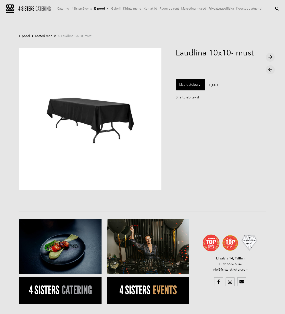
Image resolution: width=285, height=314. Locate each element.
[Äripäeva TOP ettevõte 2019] (211, 242)
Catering (63, 8)
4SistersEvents (82, 8)
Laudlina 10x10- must (76, 36)
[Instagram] (230, 282)
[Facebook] (219, 282)
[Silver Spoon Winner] (249, 242)
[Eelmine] (270, 69)
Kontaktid (150, 8)
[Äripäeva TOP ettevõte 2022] (230, 242)
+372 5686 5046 (230, 264)
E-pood (99, 8)
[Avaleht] (28, 8)
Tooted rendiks (45, 36)
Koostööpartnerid (249, 8)
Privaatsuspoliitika (221, 8)
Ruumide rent (169, 8)
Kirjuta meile (132, 8)
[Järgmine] (270, 57)
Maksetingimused (193, 8)
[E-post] (242, 282)
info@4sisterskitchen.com (230, 269)
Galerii (116, 8)
